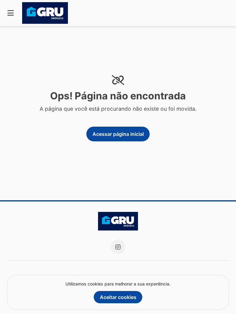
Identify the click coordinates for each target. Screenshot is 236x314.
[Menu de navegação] (10, 13)
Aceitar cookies (118, 297)
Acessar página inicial (118, 134)
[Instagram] (118, 246)
